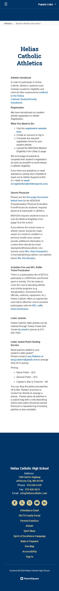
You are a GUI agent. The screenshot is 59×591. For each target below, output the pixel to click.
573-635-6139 (34, 485)
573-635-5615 (32, 489)
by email (23, 329)
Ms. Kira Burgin (26, 258)
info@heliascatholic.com (33, 493)
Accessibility (29, 551)
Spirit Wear (29, 530)
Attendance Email (29, 510)
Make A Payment (29, 541)
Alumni (29, 525)
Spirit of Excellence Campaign (29, 536)
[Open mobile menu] (6, 4)
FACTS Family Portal (29, 515)
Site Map (29, 546)
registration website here (31, 130)
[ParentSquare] (30, 578)
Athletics (8, 23)
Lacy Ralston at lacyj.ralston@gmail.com (27, 358)
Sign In (29, 556)
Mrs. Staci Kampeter (36, 251)
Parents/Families (29, 520)
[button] (47, 4)
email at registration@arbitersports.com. (29, 182)
